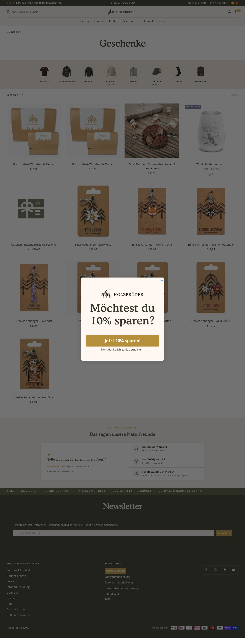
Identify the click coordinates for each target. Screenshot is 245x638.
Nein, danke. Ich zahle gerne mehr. (122, 349)
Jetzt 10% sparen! (122, 340)
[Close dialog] (162, 280)
